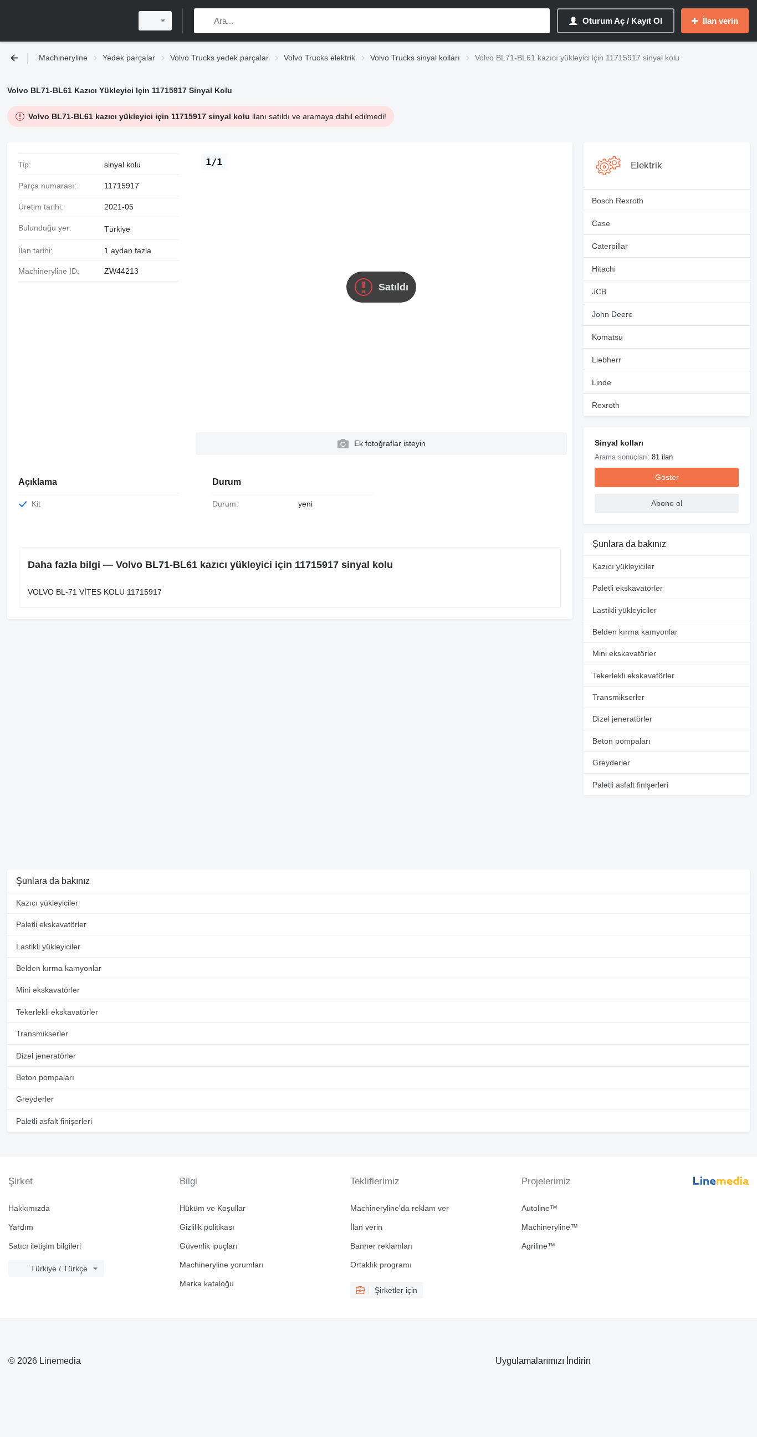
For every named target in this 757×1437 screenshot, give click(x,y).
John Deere (612, 314)
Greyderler (611, 762)
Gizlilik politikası (207, 1227)
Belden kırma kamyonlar (635, 631)
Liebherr (606, 359)
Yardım (20, 1227)
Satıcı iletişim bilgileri (44, 1245)
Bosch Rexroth (617, 200)
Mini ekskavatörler (624, 653)
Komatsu (607, 337)
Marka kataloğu (207, 1283)
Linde (601, 382)
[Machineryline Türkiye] (66, 21)
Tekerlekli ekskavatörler (633, 675)
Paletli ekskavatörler (627, 588)
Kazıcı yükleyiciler (623, 566)
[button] (381, 443)
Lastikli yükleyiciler (624, 610)
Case (601, 223)
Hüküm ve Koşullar (212, 1208)
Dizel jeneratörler (622, 718)
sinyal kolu (122, 164)
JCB (599, 291)
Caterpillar (610, 246)
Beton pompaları (621, 741)
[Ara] (205, 21)
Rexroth (606, 405)
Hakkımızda (29, 1208)
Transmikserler (618, 697)
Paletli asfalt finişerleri (630, 784)
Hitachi (604, 268)
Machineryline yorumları (222, 1264)
